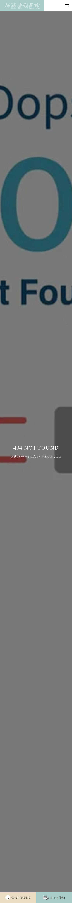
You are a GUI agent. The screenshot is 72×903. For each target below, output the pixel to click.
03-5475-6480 (20, 897)
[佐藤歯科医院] (22, 5)
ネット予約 (57, 897)
